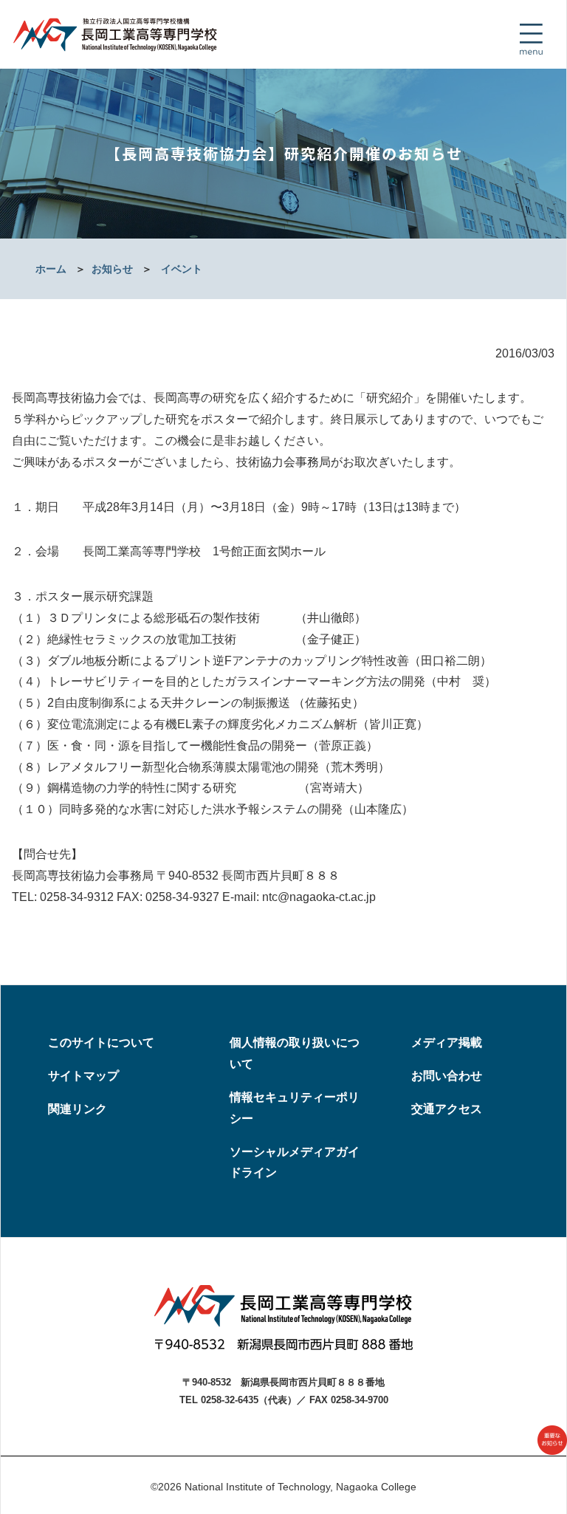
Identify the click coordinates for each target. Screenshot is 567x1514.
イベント (181, 269)
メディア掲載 (446, 1042)
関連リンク (77, 1109)
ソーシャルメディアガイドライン (295, 1162)
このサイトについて (101, 1042)
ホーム (50, 269)
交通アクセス (446, 1109)
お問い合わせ (446, 1075)
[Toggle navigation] (531, 39)
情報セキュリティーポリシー (295, 1108)
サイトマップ (83, 1075)
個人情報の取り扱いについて (295, 1053)
